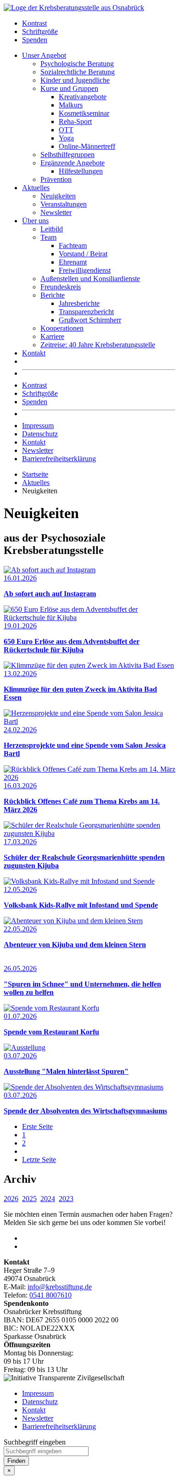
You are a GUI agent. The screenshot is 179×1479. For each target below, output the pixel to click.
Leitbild (51, 229)
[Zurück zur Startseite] (74, 7)
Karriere (52, 336)
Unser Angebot (44, 55)
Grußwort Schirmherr (90, 320)
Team (48, 237)
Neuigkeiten (58, 196)
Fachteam (73, 245)
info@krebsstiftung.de (60, 1287)
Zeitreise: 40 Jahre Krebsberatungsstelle (97, 345)
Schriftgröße (40, 31)
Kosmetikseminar (84, 113)
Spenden (34, 40)
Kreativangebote (82, 97)
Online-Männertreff (87, 146)
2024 (47, 1198)
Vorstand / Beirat (83, 254)
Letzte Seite (39, 1159)
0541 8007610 (50, 1295)
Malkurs (71, 105)
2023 (66, 1198)
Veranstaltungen (63, 204)
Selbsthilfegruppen (67, 154)
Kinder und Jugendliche (75, 80)
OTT (66, 130)
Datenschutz (40, 434)
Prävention (56, 179)
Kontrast (34, 23)
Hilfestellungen (81, 171)
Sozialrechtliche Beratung (77, 72)
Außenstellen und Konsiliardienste (90, 278)
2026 (11, 1198)
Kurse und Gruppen (69, 88)
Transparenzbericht (86, 312)
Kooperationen (62, 328)
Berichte (52, 295)
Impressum (38, 425)
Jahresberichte (79, 303)
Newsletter (56, 212)
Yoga (66, 138)
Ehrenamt (73, 262)
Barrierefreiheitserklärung (59, 459)
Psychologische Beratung (77, 64)
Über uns (35, 221)
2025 (29, 1198)
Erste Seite (37, 1126)
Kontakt (33, 353)
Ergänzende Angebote (72, 163)
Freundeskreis (60, 287)
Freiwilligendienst (85, 270)
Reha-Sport (75, 121)
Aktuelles (36, 188)
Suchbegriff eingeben (35, 1442)
